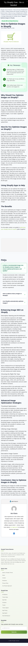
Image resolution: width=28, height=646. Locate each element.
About (3, 575)
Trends (3, 605)
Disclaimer (4, 580)
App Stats (4, 599)
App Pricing (4, 610)
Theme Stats (5, 597)
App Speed (4, 613)
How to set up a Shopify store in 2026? (18, 13)
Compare (4, 602)
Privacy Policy (5, 583)
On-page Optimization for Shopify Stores (11, 16)
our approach (13, 527)
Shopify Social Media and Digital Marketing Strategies (14, 14)
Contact (4, 577)
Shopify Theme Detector (6, 9)
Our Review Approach (7, 585)
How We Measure (6, 615)
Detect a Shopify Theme (7, 572)
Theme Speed (5, 607)
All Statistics (4, 594)
